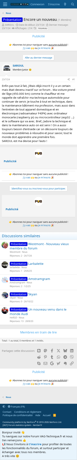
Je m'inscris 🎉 (46, 48)
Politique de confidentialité (18, 415)
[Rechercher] (72, 4)
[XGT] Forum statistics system (22, 425)
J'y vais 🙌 (28, 48)
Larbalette (36, 263)
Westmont (15, 252)
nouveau (42, 28)
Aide (37, 415)
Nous (24, 252)
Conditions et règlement (27, 411)
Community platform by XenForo (32, 422)
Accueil (46, 415)
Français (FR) (17, 406)
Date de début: (31, 24)
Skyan (32, 294)
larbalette (15, 267)
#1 (73, 79)
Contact (7, 411)
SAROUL (9, 24)
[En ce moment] (65, 4)
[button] (4, 406)
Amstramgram (39, 279)
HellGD (13, 317)
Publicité (10, 161)
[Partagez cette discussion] (68, 79)
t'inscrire (35, 444)
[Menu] (5, 4)
